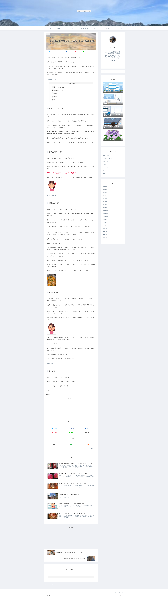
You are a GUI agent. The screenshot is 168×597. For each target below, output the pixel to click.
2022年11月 (105, 213)
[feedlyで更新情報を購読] (71, 444)
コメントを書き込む (71, 577)
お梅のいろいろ (106, 155)
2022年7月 (105, 225)
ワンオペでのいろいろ (107, 158)
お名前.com (50, 363)
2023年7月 (105, 189)
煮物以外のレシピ (58, 90)
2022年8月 (105, 222)
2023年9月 (105, 186)
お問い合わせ (121, 592)
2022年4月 (105, 234)
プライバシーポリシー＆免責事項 (110, 592)
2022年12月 (105, 210)
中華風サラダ (57, 93)
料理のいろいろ (106, 167)
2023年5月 (105, 195)
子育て (104, 164)
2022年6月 (105, 228)
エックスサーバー (51, 195)
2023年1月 (105, 207)
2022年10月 (105, 216)
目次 (70, 83)
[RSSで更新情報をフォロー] (88, 444)
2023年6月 (105, 192)
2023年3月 (105, 201)
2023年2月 (105, 204)
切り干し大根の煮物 (59, 87)
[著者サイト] (54, 444)
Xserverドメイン (51, 79)
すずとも (113, 47)
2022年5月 (105, 231)
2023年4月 (105, 198)
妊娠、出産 (105, 161)
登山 (104, 173)
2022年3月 (105, 237)
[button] (124, 71)
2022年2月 (105, 240)
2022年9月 (105, 219)
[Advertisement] (71, 408)
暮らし (48, 394)
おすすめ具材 (57, 96)
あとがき (56, 99)
